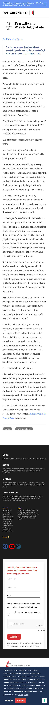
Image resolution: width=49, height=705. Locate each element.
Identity (7, 429)
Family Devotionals (24, 429)
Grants (7, 478)
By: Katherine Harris (13, 39)
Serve (6, 464)
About (19, 508)
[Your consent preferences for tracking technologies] (44, 700)
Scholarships (10, 492)
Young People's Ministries (15, 12)
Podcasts (5, 508)
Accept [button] (20, 700)
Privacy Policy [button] (23, 695)
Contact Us (6, 537)
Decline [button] (9, 700)
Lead (5, 454)
